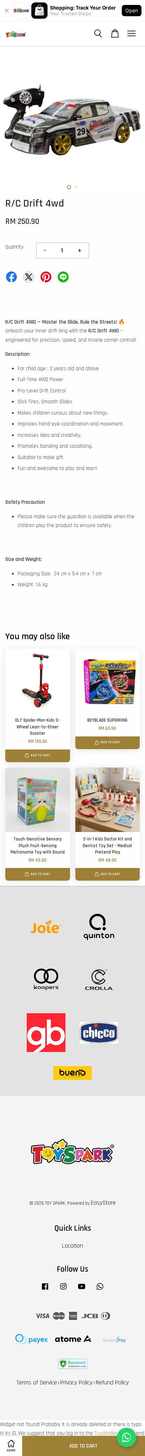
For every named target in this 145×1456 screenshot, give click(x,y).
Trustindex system (114, 1433)
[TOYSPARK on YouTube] (82, 1290)
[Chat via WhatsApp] (126, 1437)
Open (131, 10)
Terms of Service (37, 1382)
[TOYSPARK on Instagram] (63, 1290)
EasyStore (103, 1203)
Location (72, 1246)
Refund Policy (112, 1382)
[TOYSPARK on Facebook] (45, 1290)
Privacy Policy (76, 1382)
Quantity (14, 247)
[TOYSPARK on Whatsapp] (100, 1290)
